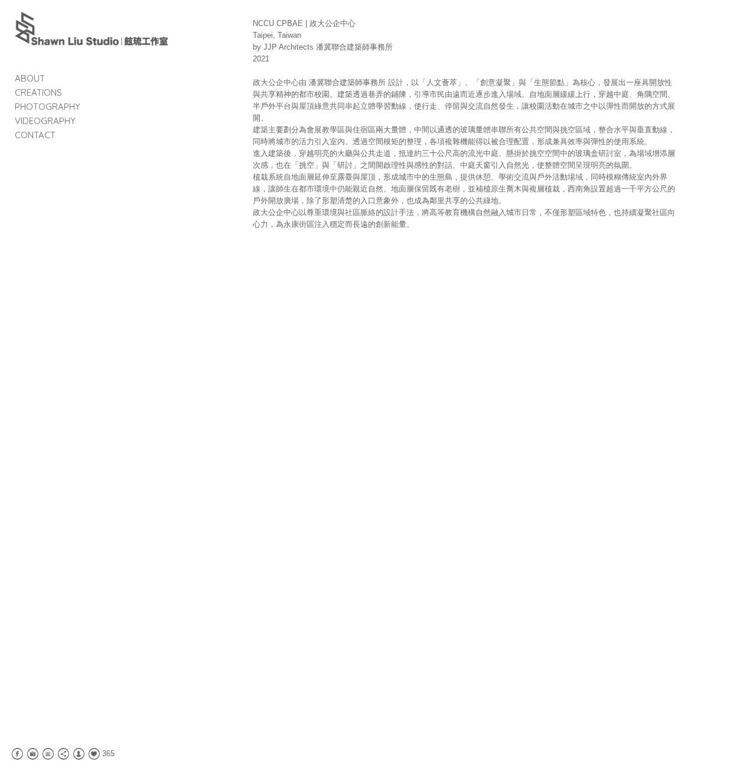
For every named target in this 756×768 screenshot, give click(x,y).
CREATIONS (38, 92)
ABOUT (30, 78)
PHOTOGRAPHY (47, 106)
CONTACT (35, 135)
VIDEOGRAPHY (45, 120)
